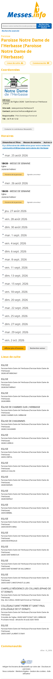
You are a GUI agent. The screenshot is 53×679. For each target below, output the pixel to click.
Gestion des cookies (38, 671)
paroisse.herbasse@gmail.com (23, 111)
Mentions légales (22, 671)
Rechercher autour (37, 348)
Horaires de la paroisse (13, 174)
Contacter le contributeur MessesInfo (18, 129)
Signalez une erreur (33, 174)
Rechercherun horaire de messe (44, 26)
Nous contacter (8, 671)
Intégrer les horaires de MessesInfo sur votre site (21, 666)
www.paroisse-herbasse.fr (23, 108)
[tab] (11, 142)
